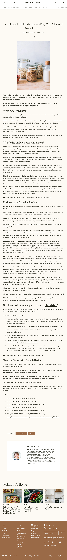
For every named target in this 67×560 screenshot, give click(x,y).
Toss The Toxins (27, 7)
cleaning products (31, 277)
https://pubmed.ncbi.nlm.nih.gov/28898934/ (21, 401)
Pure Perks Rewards (20, 547)
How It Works (21, 528)
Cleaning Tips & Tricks (21, 533)
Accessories (5, 535)
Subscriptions (6, 537)
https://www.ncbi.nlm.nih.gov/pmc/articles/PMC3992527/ (26, 404)
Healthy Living (13, 7)
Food (52, 7)
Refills (4, 533)
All (4, 7)
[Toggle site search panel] (51, 2)
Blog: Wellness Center (21, 543)
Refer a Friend (35, 535)
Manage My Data (58, 556)
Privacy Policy (28, 556)
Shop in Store (20, 538)
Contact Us (34, 528)
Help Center (35, 531)
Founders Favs (61, 7)
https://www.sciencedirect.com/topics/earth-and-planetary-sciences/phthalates (33, 417)
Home (45, 7)
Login (57, 2)
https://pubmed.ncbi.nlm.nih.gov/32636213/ (21, 407)
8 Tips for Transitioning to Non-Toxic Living (29, 355)
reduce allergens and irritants (21, 284)
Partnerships (35, 537)
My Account (34, 533)
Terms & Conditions (39, 556)
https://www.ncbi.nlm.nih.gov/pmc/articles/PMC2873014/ (26, 414)
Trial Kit (34, 388)
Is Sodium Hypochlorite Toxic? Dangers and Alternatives (33, 197)
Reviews (19, 541)
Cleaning (37, 7)
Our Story (19, 531)
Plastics (31, 434)
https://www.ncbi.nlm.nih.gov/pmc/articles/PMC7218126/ (26, 411)
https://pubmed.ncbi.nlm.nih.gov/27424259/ (21, 398)
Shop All (4, 528)
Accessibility (49, 556)
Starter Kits (5, 531)
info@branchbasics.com (50, 545)
